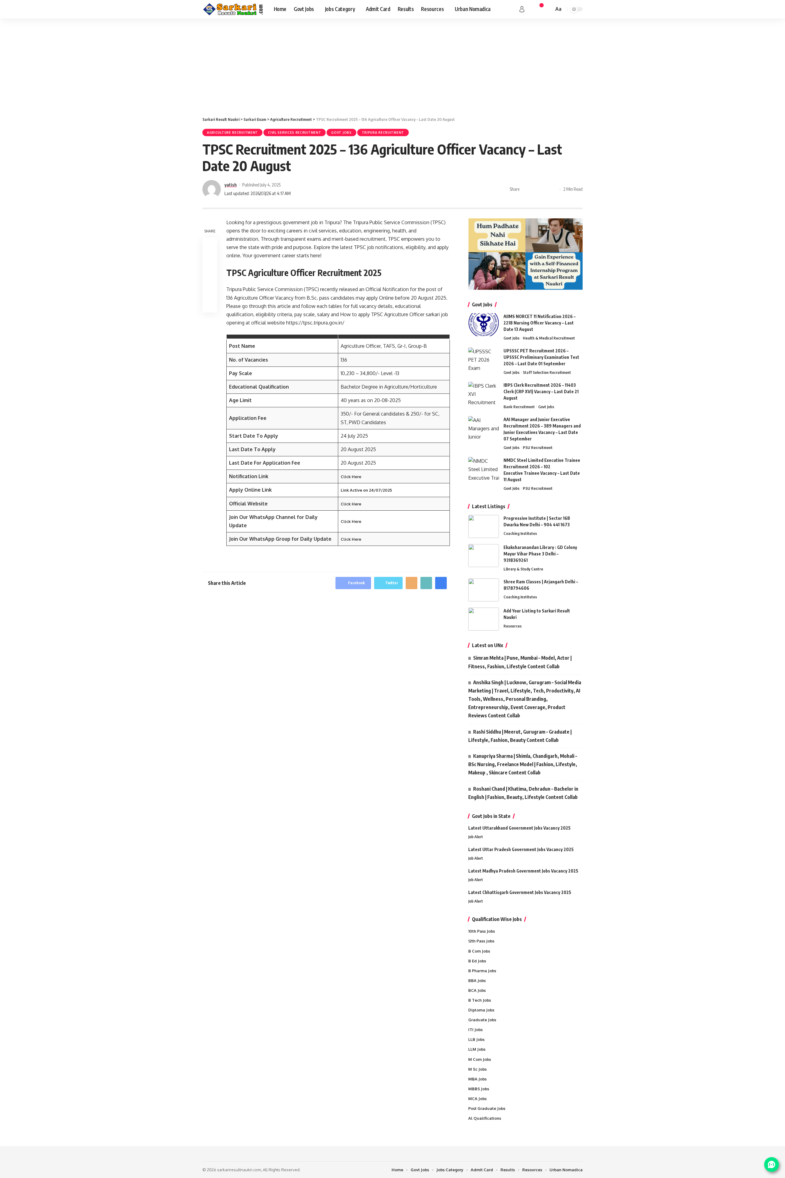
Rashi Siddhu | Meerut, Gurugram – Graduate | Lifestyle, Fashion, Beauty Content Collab (520, 736)
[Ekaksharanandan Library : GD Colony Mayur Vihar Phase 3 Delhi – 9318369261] (483, 555)
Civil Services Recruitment (294, 132)
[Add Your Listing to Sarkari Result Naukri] (483, 619)
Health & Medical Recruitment (549, 338)
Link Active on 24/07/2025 (366, 490)
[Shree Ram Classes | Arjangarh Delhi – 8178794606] (483, 589)
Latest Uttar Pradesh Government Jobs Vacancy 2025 (521, 849)
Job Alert (475, 836)
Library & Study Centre (523, 568)
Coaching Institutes (520, 533)
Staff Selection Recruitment (547, 372)
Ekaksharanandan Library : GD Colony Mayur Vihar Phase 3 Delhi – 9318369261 (540, 554)
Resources (513, 626)
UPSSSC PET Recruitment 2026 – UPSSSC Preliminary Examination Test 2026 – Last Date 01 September (541, 357)
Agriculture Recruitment (232, 132)
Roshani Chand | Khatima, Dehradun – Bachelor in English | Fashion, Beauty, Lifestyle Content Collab (523, 793)
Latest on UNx (487, 645)
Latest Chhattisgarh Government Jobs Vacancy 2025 (519, 892)
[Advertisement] (392, 64)
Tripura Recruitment (383, 132)
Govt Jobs (341, 132)
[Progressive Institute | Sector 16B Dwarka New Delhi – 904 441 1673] (483, 526)
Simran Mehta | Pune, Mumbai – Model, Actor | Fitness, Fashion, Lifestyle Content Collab (520, 662)
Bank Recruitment (519, 406)
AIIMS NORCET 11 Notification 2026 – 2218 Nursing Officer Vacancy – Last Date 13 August (540, 323)
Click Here (351, 476)
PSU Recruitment (538, 447)
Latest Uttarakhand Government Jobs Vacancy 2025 (519, 828)
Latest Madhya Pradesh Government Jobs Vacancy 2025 (523, 870)
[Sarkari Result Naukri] (233, 9)
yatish (230, 184)
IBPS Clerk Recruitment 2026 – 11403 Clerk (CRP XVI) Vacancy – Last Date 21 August (541, 391)
